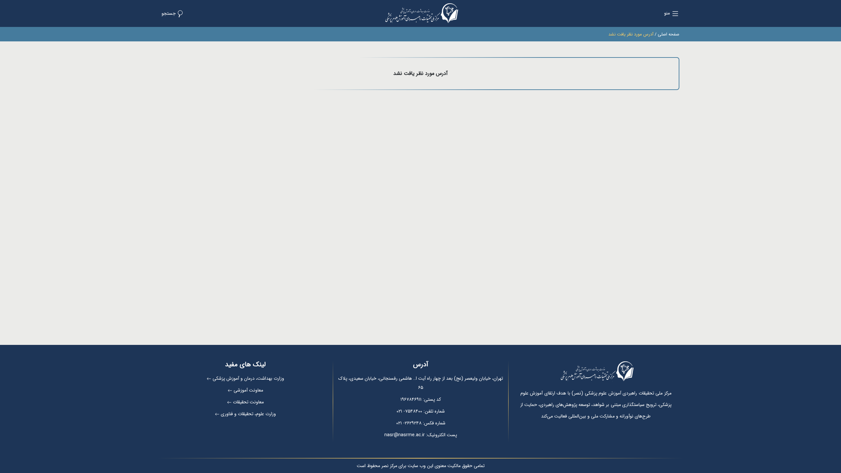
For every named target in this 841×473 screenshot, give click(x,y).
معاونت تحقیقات (248, 402)
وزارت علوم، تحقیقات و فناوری (248, 413)
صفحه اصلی (668, 34)
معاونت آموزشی (248, 390)
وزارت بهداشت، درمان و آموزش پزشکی (248, 378)
